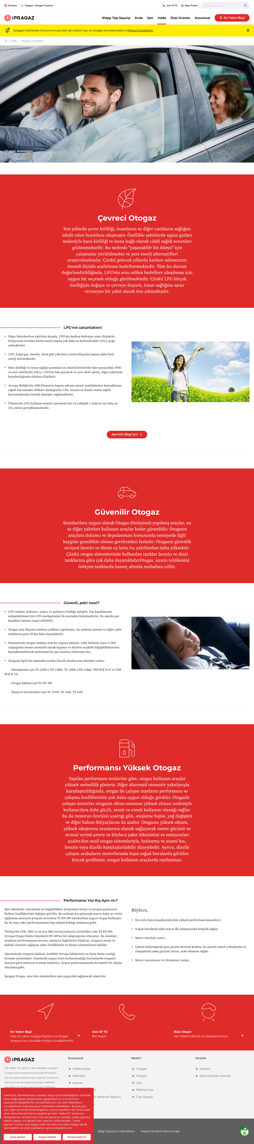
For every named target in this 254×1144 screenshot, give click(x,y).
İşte (150, 18)
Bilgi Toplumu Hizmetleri (116, 1131)
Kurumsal (202, 18)
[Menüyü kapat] (248, 30)
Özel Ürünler (180, 18)
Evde (139, 18)
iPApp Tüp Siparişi (116, 18)
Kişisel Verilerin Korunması (160, 1131)
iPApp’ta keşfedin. (140, 30)
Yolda (161, 18)
